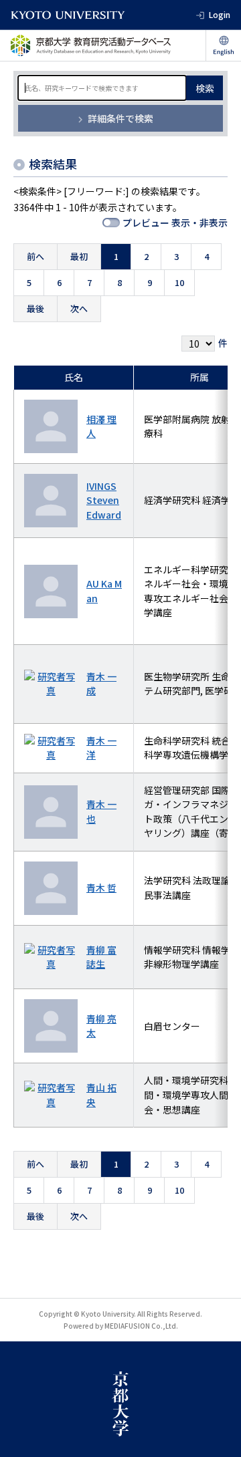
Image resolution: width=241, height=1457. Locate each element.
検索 (204, 88)
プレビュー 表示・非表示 (175, 222)
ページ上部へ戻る (218, 1434)
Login (219, 14)
